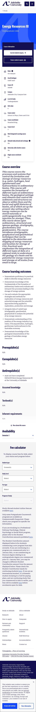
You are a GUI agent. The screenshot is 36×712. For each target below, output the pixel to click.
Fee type (4, 485)
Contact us (23, 644)
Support (22, 623)
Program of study (7, 496)
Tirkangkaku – (13, 651)
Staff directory (24, 636)
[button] (33, 682)
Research (5, 615)
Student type (6, 462)
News (4, 644)
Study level (5, 474)
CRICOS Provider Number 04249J (22, 656)
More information (26, 706)
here (11, 511)
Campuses (22, 619)
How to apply (7, 619)
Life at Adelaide (24, 610)
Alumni (4, 636)
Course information (9, 46)
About (21, 615)
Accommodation (25, 640)
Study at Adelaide (8, 610)
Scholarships (6, 640)
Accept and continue (9, 706)
